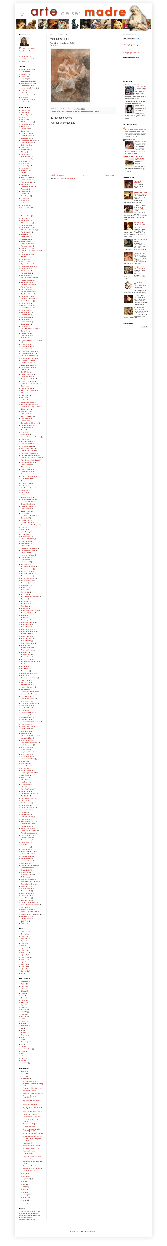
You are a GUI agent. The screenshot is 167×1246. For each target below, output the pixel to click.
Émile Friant (24, 921)
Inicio (84, 175)
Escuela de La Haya (27, 142)
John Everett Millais (27, 650)
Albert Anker (25, 234)
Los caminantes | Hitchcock (31, 1117)
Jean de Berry (25, 627)
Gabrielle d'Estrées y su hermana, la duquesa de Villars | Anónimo (140, 208)
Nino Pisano (25, 782)
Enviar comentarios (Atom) (67, 178)
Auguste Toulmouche (27, 292)
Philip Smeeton (25, 819)
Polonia (23, 1046)
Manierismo (24, 161)
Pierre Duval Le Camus (28, 828)
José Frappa (25, 666)
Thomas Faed (25, 886)
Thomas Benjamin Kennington (30, 881)
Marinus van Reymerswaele (29, 743)
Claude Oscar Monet (27, 365)
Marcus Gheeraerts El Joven (30, 736)
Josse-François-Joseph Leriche (30, 661)
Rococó (23, 193)
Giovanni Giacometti (27, 502)
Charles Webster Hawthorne (30, 358)
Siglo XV (23, 962)
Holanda (23, 1021)
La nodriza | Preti (139, 296)
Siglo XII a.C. (25, 952)
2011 (23, 1203)
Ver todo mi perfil (24, 51)
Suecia (23, 1056)
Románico (24, 200)
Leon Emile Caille (26, 701)
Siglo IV (23, 945)
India (22, 1023)
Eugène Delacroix (26, 430)
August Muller (25, 287)
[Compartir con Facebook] (82, 109)
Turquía (23, 1060)
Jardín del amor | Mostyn (30, 1081)
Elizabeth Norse (26, 411)
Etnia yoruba (25, 147)
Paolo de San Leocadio (28, 793)
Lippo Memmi (25, 710)
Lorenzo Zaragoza (26, 717)
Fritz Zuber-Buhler (26, 471)
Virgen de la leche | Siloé (30, 1124)
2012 (23, 1076)
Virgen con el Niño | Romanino (32, 1166)
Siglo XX (96, 111)
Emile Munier (25, 414)
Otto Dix (23, 786)
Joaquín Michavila (26, 638)
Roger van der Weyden (28, 856)
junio (24, 1187)
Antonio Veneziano (27, 282)
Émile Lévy (24, 923)
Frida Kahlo (24, 467)
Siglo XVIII (24, 969)
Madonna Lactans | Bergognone (33, 1093)
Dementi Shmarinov (27, 374)
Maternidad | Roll (28, 1143)
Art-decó (23, 117)
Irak (22, 1028)
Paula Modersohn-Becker (29, 807)
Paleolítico (24, 175)
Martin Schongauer (27, 747)
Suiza (23, 1058)
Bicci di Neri (24, 326)
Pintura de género (26, 177)
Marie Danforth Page (27, 740)
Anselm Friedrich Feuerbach (30, 278)
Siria (22, 1053)
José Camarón (25, 664)
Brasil (23, 988)
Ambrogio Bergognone (28, 266)
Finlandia (24, 1012)
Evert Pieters (25, 432)
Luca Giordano (25, 724)
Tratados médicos (26, 207)
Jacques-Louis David (27, 580)
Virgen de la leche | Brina (30, 1104)
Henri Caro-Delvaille (27, 539)
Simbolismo (24, 203)
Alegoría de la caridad (28, 69)
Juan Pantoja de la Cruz (28, 673)
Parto (22, 92)
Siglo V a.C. (24, 948)
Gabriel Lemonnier (27, 474)
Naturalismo (25, 168)
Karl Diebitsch (25, 682)
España (23, 1009)
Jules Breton (25, 675)
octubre (25, 1176)
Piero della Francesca (28, 821)
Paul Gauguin (25, 805)
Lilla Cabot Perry (26, 708)
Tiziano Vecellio (26, 891)
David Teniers (25, 372)
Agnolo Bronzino (26, 232)
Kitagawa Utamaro (26, 685)
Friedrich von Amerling (28, 469)
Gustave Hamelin (26, 522)
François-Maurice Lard (28, 462)
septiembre (26, 1179)
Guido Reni (24, 513)
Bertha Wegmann (26, 319)
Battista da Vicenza (27, 301)
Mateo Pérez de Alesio (28, 759)
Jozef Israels (25, 671)
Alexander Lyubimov (27, 248)
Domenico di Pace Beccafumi (30, 383)
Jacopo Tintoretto (26, 571)
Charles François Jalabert (29, 351)
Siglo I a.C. (24, 938)
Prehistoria (24, 184)
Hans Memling (25, 532)
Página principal (26, 56)
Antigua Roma (25, 112)
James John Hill (26, 585)
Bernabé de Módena (27, 305)
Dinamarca (24, 1000)
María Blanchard (26, 754)
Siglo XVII (24, 966)
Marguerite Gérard (26, 738)
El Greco (23, 400)
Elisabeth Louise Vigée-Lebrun (30, 407)
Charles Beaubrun (26, 346)
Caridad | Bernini (28, 1153)
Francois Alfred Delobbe (28, 451)
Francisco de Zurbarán (28, 448)
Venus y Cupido (26, 97)
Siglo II (23, 941)
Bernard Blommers (27, 308)
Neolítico (23, 173)
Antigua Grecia (25, 110)
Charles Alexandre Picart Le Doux (31, 340)
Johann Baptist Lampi (27, 648)
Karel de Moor (25, 680)
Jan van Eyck (25, 603)
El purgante (138, 141)
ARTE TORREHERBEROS (133, 156)
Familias (69, 111)
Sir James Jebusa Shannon (29, 865)
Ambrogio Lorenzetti (27, 268)
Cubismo (24, 131)
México (23, 1039)
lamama (127, 128)
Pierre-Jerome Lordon (28, 833)
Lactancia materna (82, 111)
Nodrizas (24, 90)
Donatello (24, 386)
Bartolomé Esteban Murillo (29, 298)
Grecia (23, 1019)
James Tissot (25, 590)
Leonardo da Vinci (26, 705)
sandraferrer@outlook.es (27, 1219)
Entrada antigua (110, 175)
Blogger (94, 1231)
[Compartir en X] (80, 109)
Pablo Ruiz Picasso (27, 789)
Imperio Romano (26, 156)
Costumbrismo (25, 129)
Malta (22, 1037)
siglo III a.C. (24, 973)
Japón (23, 1033)
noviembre (26, 1173)
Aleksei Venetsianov (27, 243)
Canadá (23, 993)
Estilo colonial (25, 145)
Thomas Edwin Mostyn (28, 884)
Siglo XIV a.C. (25, 957)
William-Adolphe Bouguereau (30, 914)
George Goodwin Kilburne (29, 476)
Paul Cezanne (25, 800)
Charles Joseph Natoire (28, 356)
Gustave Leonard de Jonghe (30, 525)
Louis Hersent (25, 719)
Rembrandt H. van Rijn (28, 851)
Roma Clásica (25, 196)
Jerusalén (24, 1035)
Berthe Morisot (25, 322)
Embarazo (24, 74)
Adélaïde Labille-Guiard (28, 230)
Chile (22, 995)
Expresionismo (25, 149)
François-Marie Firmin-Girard (30, 460)
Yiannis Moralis (26, 916)
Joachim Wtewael (26, 636)
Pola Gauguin (25, 842)
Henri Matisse (25, 543)
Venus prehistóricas (27, 95)
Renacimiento (25, 191)
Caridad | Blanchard (29, 1126)
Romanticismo (25, 198)
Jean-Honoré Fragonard (28, 631)
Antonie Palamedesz (27, 280)
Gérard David (25, 527)
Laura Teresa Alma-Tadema (29, 692)
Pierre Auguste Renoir (28, 824)
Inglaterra (24, 1026)
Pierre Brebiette (26, 826)
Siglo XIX (24, 959)
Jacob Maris (25, 564)
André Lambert (25, 275)
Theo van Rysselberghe (28, 879)
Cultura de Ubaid (26, 136)
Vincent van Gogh (26, 900)
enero (25, 1200)
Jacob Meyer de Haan (28, 566)
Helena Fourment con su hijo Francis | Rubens (32, 1129)
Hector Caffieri (25, 534)
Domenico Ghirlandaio (28, 381)
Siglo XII (23, 950)
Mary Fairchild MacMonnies (29, 752)
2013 (23, 1074)
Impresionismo (25, 159)
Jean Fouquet (25, 620)
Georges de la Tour (27, 483)
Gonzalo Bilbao (26, 511)
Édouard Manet (26, 919)
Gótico (23, 152)
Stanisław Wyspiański (27, 868)
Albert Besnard (25, 237)
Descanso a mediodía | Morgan (32, 1136)
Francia (75, 111)
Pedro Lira (24, 812)
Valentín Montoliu (26, 893)
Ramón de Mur (25, 849)
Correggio (24, 370)
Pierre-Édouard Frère (27, 835)
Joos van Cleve (26, 654)
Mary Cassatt (25, 749)
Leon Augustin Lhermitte (28, 698)
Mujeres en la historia (132, 85)
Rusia (23, 1051)
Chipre (23, 998)
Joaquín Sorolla (26, 641)
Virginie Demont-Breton (28, 902)
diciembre (26, 1079)
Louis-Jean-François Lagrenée (30, 722)
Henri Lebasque (26, 541)
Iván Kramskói (25, 562)
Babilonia (24, 986)
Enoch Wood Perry (27, 416)
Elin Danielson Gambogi (28, 404)
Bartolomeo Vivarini (27, 294)
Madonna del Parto (27, 83)
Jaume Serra (25, 608)
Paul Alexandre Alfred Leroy (29, 798)
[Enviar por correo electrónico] (75, 109)
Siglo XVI (24, 964)
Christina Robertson (27, 363)
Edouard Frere (25, 393)
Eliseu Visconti (25, 409)
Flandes (23, 1014)
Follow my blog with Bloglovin (132, 45)
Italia (22, 1030)
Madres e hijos (25, 86)
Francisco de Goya (27, 446)
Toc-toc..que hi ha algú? (132, 129)
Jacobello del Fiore (27, 569)
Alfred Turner (25, 259)
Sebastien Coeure (26, 861)
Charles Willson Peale (28, 360)
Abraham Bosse (26, 216)
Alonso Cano (25, 261)
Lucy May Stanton (26, 729)
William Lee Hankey (27, 909)
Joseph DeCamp (26, 659)
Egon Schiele (25, 397)
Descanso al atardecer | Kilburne (33, 1133)
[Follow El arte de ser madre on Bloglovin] (132, 39)
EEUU (23, 1002)
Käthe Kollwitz (25, 689)
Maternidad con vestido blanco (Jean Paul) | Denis (32, 1169)
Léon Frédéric (25, 731)
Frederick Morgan (26, 465)
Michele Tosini (25, 768)
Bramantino (24, 331)
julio (24, 1184)
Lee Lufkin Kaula (26, 696)
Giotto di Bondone (26, 497)
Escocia (23, 1007)
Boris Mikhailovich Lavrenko (29, 329)
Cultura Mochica (26, 133)
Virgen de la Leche (27, 99)
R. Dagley (24, 844)
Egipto (23, 1005)
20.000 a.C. (24, 932)
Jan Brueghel (25, 592)
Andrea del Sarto (26, 273)
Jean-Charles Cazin (27, 629)
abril (24, 1192)
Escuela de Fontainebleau (29, 140)
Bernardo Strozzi (26, 317)
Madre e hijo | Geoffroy (30, 1114)
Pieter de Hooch (26, 840)
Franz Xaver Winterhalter (28, 453)
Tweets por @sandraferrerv (131, 53)
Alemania (24, 982)
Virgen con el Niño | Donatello (32, 1156)
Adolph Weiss (25, 220)
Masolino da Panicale (27, 756)
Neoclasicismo (25, 170)
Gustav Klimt (25, 518)
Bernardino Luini (26, 312)
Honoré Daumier (26, 553)
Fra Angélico (25, 439)
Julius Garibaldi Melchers (29, 678)
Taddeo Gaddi (25, 870)
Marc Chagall (25, 733)
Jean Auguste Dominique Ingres (31, 610)
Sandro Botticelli (26, 858)
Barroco (23, 126)
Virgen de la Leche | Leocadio (32, 1145)
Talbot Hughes (25, 872)
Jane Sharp (24, 606)
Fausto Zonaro (25, 434)
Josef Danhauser (26, 657)
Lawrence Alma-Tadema (28, 694)
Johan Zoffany (25, 645)
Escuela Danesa (26, 138)
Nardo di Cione (25, 777)
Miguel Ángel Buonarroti (28, 773)
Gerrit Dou (24, 485)
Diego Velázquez (26, 377)
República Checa (26, 1049)
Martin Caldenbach (27, 745)
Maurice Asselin (26, 763)
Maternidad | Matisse (29, 1151)
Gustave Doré (25, 520)
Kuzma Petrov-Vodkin (27, 687)
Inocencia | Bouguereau (30, 1159)
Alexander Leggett (26, 246)
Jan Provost (24, 594)
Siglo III (23, 943)
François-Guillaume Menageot (30, 455)
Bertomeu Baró (25, 324)
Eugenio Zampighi (26, 425)
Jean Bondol (25, 615)
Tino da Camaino (26, 888)
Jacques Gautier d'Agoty (28, 578)
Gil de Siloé (24, 490)
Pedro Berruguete (26, 810)
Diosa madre (25, 72)
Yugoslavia (24, 1063)
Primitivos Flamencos (27, 187)
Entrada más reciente (57, 175)
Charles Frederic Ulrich (28, 353)
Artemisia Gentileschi (27, 284)
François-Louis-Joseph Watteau (31, 458)
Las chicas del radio (140, 86)
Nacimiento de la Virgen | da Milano (139, 308)
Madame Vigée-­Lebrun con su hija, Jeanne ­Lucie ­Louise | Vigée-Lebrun (140, 225)
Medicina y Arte (130, 139)
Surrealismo (25, 205)
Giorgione (24, 495)
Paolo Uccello (25, 791)
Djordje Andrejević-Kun (28, 379)
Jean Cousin (25, 617)
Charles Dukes (25, 349)
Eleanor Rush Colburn (28, 402)
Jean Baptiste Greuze (27, 613)
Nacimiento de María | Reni (31, 1148)
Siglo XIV (24, 955)
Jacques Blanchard (27, 576)
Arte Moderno (25, 119)
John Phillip (24, 652)
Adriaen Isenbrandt (27, 225)
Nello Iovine (24, 780)
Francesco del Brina (27, 441)
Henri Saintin (25, 546)
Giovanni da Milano (27, 504)
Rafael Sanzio (25, 847)
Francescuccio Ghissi (27, 444)
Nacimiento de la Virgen (28, 88)
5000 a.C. (24, 934)
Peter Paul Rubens (27, 817)
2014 (23, 1071)
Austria (23, 984)
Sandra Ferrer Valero (65, 109)
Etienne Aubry (25, 418)
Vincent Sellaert (26, 898)
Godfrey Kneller (26, 509)
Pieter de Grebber (26, 838)
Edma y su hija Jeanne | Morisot (32, 1111)
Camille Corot (25, 333)
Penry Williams (25, 814)
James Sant (24, 587)
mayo (25, 1189)
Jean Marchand (26, 624)
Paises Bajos (25, 1042)
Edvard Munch (25, 395)
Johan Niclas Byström (27, 643)
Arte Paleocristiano (27, 122)
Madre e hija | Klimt (140, 253)
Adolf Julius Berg (26, 218)
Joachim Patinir (26, 634)
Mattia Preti (24, 761)
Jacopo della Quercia (27, 573)
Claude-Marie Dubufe (27, 367)
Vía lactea (24, 102)
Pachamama (138, 282)
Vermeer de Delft (26, 895)
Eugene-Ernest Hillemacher (29, 423)
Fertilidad (24, 79)
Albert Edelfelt (25, 239)
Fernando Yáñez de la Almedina (31, 437)
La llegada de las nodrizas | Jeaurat (139, 267)
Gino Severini (25, 492)
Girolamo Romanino (27, 506)
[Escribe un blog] (77, 109)
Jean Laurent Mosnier (28, 622)
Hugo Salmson (25, 557)
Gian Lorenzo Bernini (27, 488)
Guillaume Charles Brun (28, 515)
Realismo (90, 111)
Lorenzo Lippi (25, 715)
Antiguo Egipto (25, 115)
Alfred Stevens (25, 257)
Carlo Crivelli (25, 338)
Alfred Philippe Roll (62, 111)
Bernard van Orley (26, 310)
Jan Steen (24, 599)
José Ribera (25, 668)
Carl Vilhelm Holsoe (27, 335)
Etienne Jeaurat (26, 420)
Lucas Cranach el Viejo (28, 726)
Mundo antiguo (25, 166)
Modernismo (25, 163)
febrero (25, 1197)
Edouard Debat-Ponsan (28, 390)
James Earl (24, 583)
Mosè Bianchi (25, 775)
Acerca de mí (25, 61)
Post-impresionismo (27, 182)
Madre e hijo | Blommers (138, 181)
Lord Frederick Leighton (28, 712)
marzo (25, 1195)
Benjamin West (25, 303)
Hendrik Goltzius (26, 536)
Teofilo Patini (25, 877)
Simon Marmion (26, 863)
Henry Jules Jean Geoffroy (29, 548)
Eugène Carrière (26, 428)
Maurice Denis (25, 766)
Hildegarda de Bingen (28, 550)
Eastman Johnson (26, 388)
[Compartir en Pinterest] (84, 109)
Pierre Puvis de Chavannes (29, 831)
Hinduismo (24, 154)
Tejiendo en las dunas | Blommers (30, 1096)
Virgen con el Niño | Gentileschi (32, 1088)
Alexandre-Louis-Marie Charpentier (32, 250)
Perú (22, 1044)
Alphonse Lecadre (26, 264)
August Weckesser (26, 289)
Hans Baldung (25, 529)
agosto (25, 1181)
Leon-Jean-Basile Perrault (29, 703)
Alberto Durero (25, 241)
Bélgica (23, 991)
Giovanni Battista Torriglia (29, 499)
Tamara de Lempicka (27, 875)
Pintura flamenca (26, 180)
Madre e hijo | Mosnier (29, 1090)
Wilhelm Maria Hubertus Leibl (30, 905)
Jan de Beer (25, 601)
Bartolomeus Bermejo (27, 296)
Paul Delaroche (26, 803)
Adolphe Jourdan (26, 223)
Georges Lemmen (26, 481)
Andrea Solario (25, 271)
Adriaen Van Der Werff (28, 227)
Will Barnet (24, 907)
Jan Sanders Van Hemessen (30, 597)
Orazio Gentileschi (26, 784)
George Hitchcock (26, 478)
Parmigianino (25, 796)
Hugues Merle (25, 560)
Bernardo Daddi (26, 315)
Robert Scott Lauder (27, 854)
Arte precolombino (26, 124)
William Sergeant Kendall (29, 912)
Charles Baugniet (26, 344)
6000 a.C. (24, 936)
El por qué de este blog (28, 59)
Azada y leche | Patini (140, 192)
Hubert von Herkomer (27, 555)
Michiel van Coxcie (27, 770)
